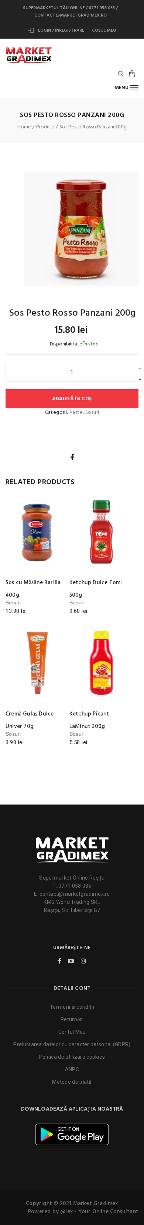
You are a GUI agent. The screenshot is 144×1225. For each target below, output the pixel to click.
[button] (126, 87)
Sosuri (92, 412)
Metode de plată (72, 1082)
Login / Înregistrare (60, 30)
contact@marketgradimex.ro (70, 15)
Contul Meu (72, 1032)
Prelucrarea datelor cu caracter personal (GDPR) (71, 1044)
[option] (81, 229)
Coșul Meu (104, 30)
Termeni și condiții (72, 1007)
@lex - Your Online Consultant (99, 1211)
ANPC (72, 1069)
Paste (76, 412)
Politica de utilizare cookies (72, 1057)
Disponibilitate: (66, 344)
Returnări (72, 1019)
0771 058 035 (102, 8)
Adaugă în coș (72, 399)
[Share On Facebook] (72, 457)
